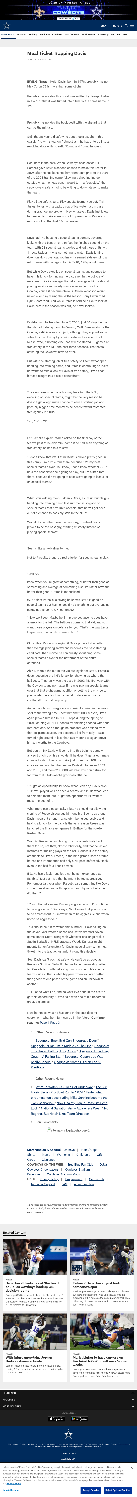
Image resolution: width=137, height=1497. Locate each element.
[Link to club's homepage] (7, 24)
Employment (73, 1179)
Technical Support (43, 1184)
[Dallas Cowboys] (68, 1434)
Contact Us (96, 1179)
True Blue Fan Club (80, 1164)
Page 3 (55, 1022)
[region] (68, 1479)
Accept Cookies (91, 1490)
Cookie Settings (11, 1490)
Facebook (33, 1174)
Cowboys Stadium (77, 1169)
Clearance (48, 1159)
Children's (83, 1154)
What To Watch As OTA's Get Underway (64, 1087)
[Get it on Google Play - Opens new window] (79, 1421)
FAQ (64, 1184)
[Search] (126, 25)
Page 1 (44, 1022)
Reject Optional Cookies (117, 1490)
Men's (46, 1154)
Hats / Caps (89, 1150)
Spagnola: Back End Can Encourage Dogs (66, 1040)
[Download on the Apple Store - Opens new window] (56, 1419)
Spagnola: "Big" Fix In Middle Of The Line (61, 1046)
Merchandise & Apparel (44, 1150)
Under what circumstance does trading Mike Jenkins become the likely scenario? (69, 1097)
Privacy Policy (49, 1179)
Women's (63, 1154)
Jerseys (69, 1150)
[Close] (131, 1467)
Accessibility (68, 1459)
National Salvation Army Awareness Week (71, 1108)
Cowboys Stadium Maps (63, 1174)
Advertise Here (84, 1184)
